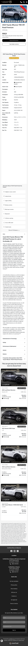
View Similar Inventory (14, 44)
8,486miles (23, 392)
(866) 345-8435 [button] (15, 563)
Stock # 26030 (5, 464)
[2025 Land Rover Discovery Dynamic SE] (14, 377)
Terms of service (14, 603)
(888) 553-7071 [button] (15, 572)
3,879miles (23, 506)
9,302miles (23, 430)
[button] (21, 2)
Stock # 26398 (5, 387)
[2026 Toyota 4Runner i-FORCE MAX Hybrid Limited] (14, 492)
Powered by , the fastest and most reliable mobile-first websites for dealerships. (14, 639)
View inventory (14, 588)
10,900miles (23, 468)
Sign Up (14, 630)
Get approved (14, 599)
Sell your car (14, 592)
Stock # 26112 (5, 426)
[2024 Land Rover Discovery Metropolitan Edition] (14, 454)
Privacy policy (14, 585)
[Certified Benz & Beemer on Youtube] (14, 551)
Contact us (14, 596)
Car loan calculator (14, 581)
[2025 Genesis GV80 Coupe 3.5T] (14, 416)
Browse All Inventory (14, 40)
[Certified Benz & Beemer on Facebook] (10, 551)
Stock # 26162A (5, 503)
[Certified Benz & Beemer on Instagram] (17, 551)
